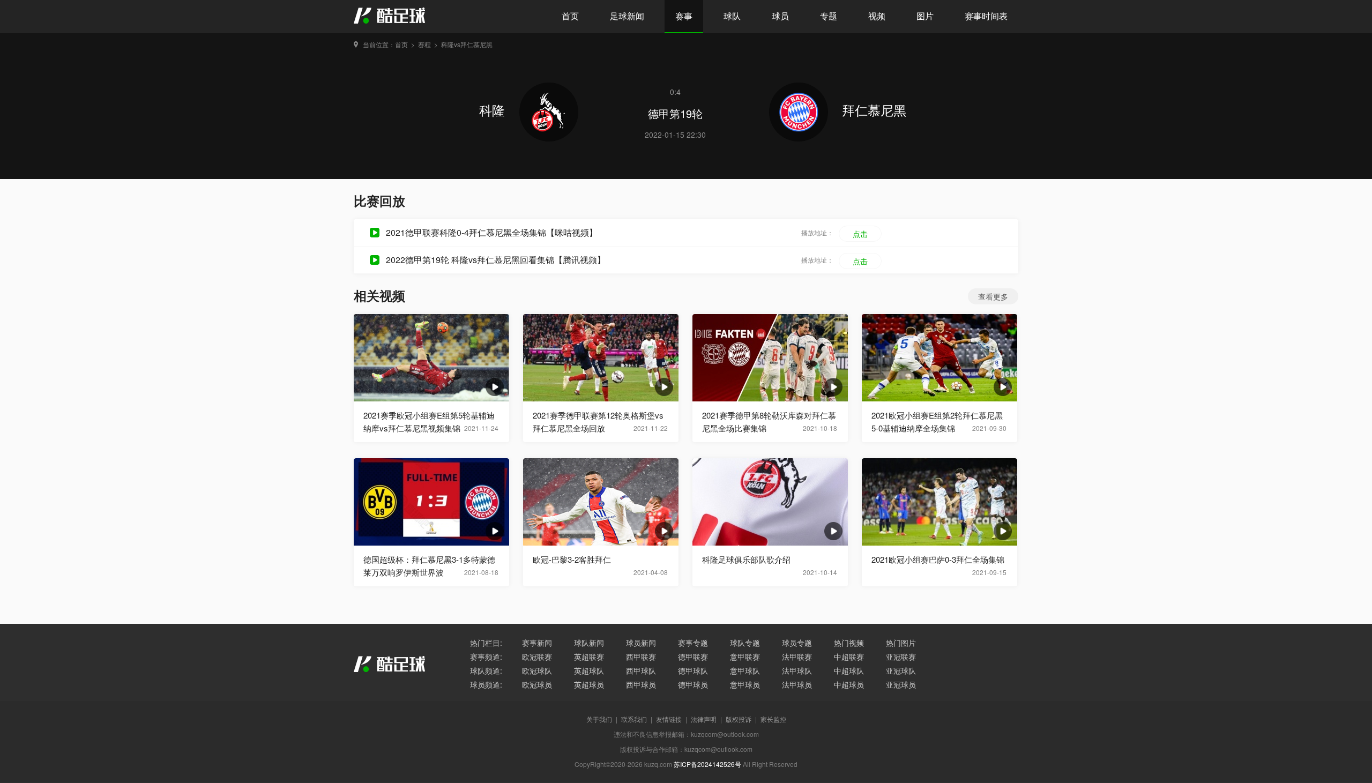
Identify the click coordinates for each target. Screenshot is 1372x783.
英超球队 (589, 670)
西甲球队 (641, 670)
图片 (925, 16)
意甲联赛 (745, 656)
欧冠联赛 (537, 656)
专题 (828, 16)
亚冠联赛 (901, 656)
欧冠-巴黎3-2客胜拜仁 (572, 559)
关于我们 (599, 719)
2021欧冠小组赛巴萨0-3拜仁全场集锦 (937, 559)
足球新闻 (627, 16)
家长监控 (773, 719)
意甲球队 (745, 670)
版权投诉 (738, 719)
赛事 (683, 16)
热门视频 (849, 642)
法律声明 (704, 719)
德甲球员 (693, 684)
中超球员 (849, 684)
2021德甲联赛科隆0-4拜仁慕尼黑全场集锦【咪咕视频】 (492, 232)
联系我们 (634, 719)
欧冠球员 (537, 684)
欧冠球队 (537, 670)
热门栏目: (486, 642)
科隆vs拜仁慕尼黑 (467, 44)
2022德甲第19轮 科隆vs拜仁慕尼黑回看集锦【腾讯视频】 (496, 259)
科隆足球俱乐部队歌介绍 (746, 559)
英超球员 (589, 684)
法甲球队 (797, 670)
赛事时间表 (986, 16)
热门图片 (901, 642)
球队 (732, 16)
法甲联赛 (797, 656)
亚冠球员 (901, 684)
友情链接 (669, 719)
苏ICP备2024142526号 (707, 764)
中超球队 (849, 670)
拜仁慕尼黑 (874, 109)
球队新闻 (589, 642)
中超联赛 (849, 656)
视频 (876, 16)
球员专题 (797, 642)
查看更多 (993, 296)
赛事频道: (486, 656)
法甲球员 (797, 684)
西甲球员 (641, 684)
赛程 (424, 44)
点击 (860, 233)
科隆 (494, 109)
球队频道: (486, 670)
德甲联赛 (693, 656)
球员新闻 (641, 642)
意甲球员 (745, 684)
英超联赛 (589, 656)
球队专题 (745, 642)
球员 (780, 16)
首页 (570, 16)
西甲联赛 (641, 656)
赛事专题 (693, 642)
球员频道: (486, 684)
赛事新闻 (537, 642)
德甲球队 (693, 670)
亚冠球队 (901, 670)
